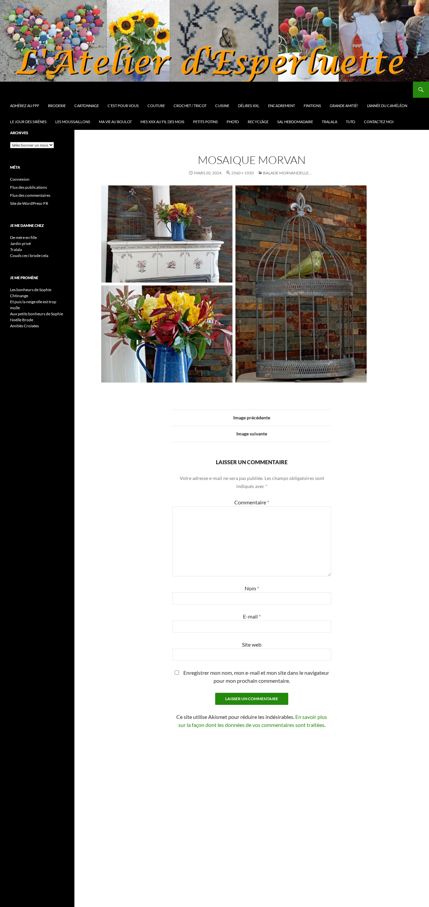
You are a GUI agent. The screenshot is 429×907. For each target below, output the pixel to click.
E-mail (252, 616)
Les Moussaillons (72, 121)
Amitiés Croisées (24, 325)
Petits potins (205, 121)
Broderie (57, 105)
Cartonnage (86, 105)
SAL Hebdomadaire (295, 121)
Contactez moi (378, 121)
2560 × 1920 (242, 172)
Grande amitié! (344, 105)
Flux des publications (28, 187)
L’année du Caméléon (387, 105)
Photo (233, 121)
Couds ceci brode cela (29, 255)
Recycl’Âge (258, 121)
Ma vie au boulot (115, 121)
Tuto (350, 121)
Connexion (19, 179)
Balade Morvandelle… (287, 172)
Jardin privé (20, 243)
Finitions (312, 105)
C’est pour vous (123, 105)
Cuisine (222, 105)
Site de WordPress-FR (29, 203)
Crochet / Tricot (190, 105)
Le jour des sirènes (28, 121)
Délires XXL (248, 105)
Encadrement (281, 105)
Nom (252, 588)
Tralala (329, 121)
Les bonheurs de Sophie (30, 289)
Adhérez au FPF (24, 105)
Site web (251, 644)
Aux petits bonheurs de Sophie (36, 313)
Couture (156, 105)
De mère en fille (23, 237)
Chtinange (19, 295)
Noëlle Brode (21, 319)
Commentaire (251, 502)
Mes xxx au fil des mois (162, 121)
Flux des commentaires (30, 195)
